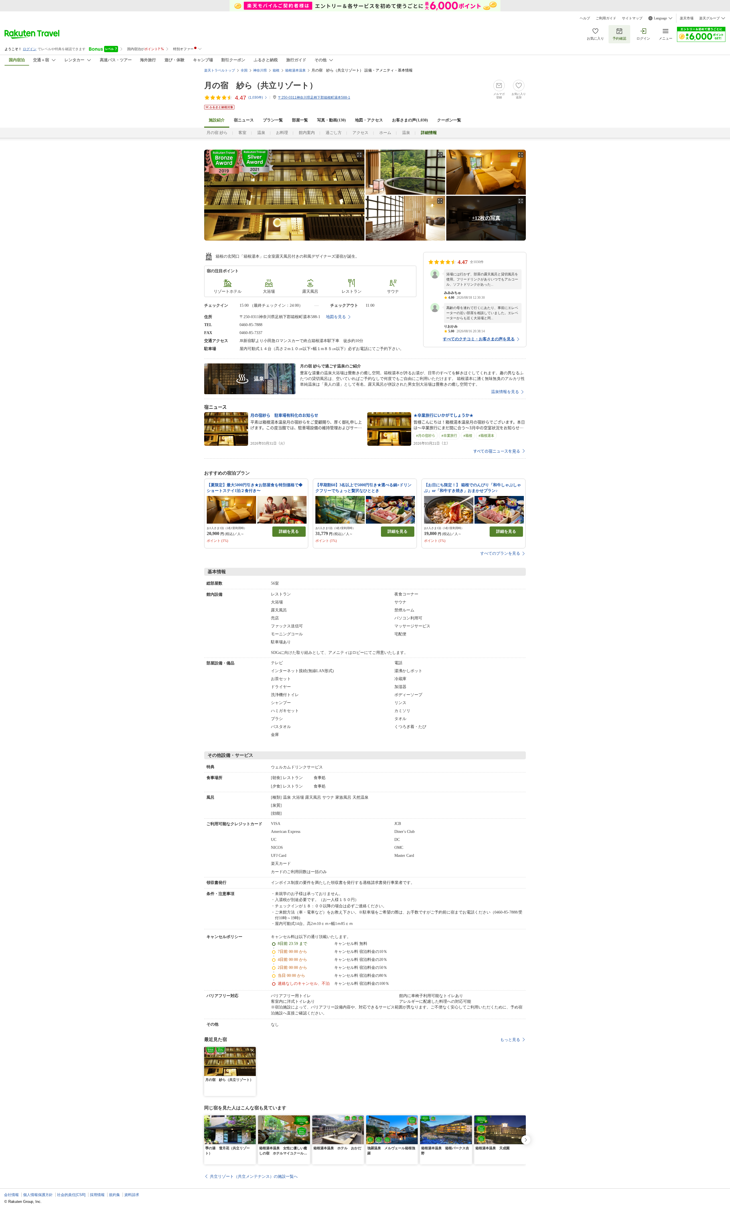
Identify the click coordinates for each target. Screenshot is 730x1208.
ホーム (385, 133)
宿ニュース (244, 120)
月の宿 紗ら (217, 133)
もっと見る (510, 1039)
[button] (252, 1050)
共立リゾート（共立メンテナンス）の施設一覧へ (254, 1176)
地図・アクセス (369, 120)
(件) (255, 97)
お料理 (282, 133)
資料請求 (131, 1195)
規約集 (114, 1195)
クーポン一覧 (449, 120)
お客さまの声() (410, 120)
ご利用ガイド (606, 18)
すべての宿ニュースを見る (496, 451)
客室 (242, 133)
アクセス (360, 133)
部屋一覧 (300, 120)
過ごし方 (334, 133)
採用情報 (97, 1195)
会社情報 (11, 1195)
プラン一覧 (273, 120)
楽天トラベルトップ (219, 70)
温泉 (261, 133)
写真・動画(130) (331, 120)
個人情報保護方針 (38, 1195)
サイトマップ (632, 18)
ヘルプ (585, 18)
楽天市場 (687, 18)
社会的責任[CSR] (71, 1195)
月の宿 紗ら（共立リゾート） (260, 85)
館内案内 (307, 133)
